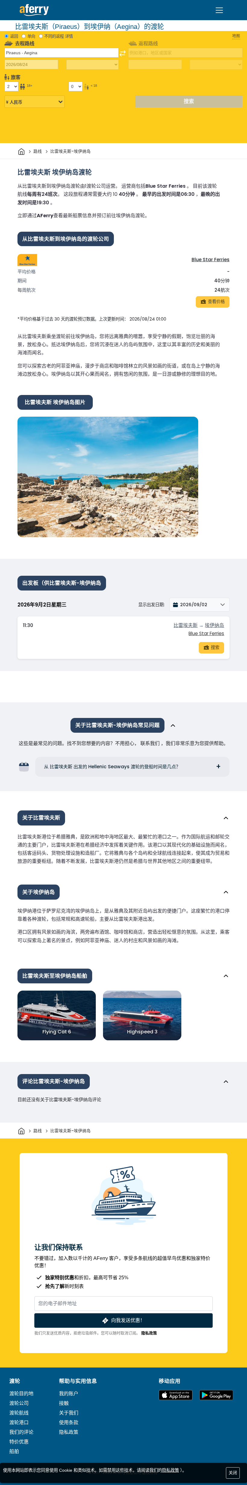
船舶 (14, 1451)
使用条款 (68, 1422)
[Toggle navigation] (219, 10)
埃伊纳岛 (214, 625)
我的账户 (68, 1393)
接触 (64, 1403)
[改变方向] (123, 53)
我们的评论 (21, 1432)
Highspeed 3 (142, 1032)
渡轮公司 (19, 1403)
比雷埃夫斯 (186, 625)
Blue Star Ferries (211, 259)
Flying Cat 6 (56, 1032)
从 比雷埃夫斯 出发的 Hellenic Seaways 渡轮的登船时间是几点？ (112, 766)
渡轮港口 (19, 1422)
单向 (31, 36)
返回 (14, 36)
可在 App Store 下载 (175, 1395)
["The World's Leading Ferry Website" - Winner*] (34, 10)
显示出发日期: (151, 605)
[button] (199, 605)
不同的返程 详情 (58, 36)
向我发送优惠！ (128, 1320)
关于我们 (68, 1412)
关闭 (233, 1472)
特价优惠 (19, 1441)
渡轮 (14, 1381)
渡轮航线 (19, 1412)
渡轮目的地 (21, 1393)
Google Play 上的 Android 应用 (216, 1395)
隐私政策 (149, 1333)
